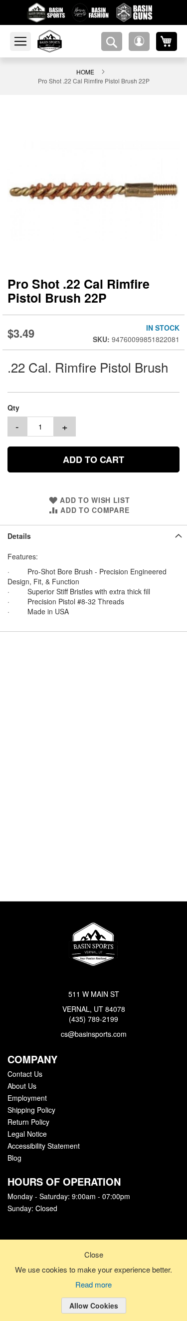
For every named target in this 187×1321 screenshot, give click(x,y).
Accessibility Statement (43, 1146)
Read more (94, 1285)
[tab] (93, 516)
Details (18, 517)
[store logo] (61, 41)
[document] (93, 1288)
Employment (26, 1098)
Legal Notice (26, 1134)
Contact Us (24, 1074)
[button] (139, 41)
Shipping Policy (30, 1110)
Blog (14, 1158)
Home (29, 71)
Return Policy (27, 1122)
